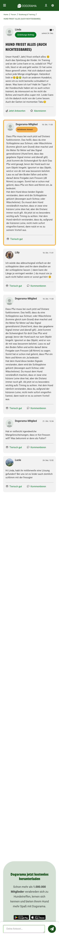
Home (6, 15)
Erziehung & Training (27, 15)
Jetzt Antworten (17, 110)
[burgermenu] (4, 5)
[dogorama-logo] (27, 5)
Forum (13, 15)
